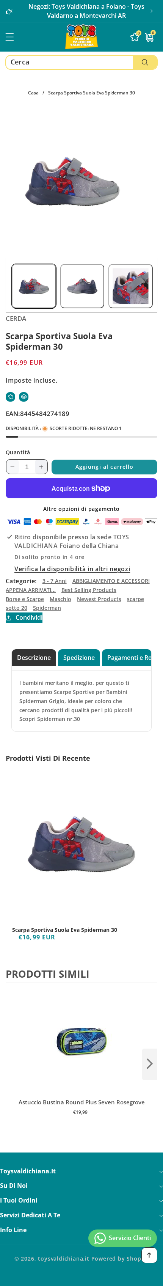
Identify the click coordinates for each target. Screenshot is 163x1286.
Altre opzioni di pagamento (81, 508)
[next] (149, 1064)
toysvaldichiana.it (63, 1258)
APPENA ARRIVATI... (31, 590)
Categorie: (21, 581)
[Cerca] (145, 62)
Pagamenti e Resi (131, 657)
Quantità (18, 452)
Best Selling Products (88, 590)
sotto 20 (16, 607)
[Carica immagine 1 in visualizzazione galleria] (34, 286)
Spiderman (47, 607)
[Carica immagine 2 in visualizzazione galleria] (82, 286)
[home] (81, 1277)
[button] (151, 11)
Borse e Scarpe (25, 599)
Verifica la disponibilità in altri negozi (72, 569)
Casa (33, 93)
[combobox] (81, 62)
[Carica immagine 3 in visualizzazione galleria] (130, 286)
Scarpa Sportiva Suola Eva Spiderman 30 (64, 929)
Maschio (60, 599)
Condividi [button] (29, 617)
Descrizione (34, 657)
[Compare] (23, 397)
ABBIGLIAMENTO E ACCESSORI (111, 580)
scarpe (135, 599)
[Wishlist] (10, 397)
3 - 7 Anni (54, 580)
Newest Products (99, 599)
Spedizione (79, 657)
